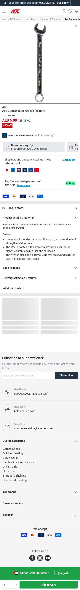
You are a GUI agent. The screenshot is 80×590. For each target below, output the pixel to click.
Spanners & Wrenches (50, 19)
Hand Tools (30, 19)
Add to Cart (48, 584)
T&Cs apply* (54, 2)
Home (4, 19)
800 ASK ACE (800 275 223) (31, 393)
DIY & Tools (15, 19)
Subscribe (66, 375)
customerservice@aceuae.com (33, 428)
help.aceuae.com (24, 411)
